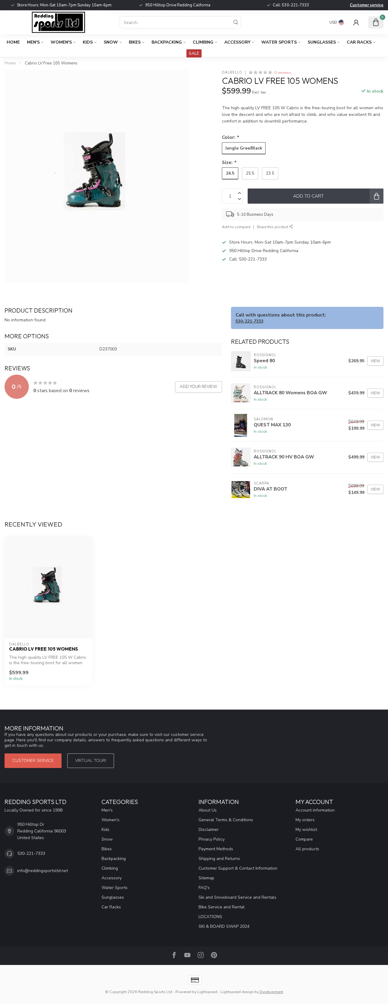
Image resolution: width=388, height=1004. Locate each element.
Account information (315, 810)
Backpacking (167, 42)
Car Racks (359, 42)
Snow (111, 42)
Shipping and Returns (219, 858)
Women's (61, 42)
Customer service (366, 5)
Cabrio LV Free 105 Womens (51, 63)
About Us (208, 810)
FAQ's (204, 888)
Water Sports (279, 42)
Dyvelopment (271, 991)
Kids (88, 42)
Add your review (198, 386)
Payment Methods (216, 849)
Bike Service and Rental (222, 907)
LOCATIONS (210, 917)
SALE (194, 53)
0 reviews (282, 72)
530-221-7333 (295, 5)
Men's (33, 42)
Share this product (273, 226)
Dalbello (232, 72)
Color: (230, 137)
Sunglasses (322, 42)
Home (13, 42)
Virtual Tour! (90, 760)
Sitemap (206, 878)
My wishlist (306, 829)
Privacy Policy (212, 839)
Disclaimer (209, 829)
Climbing (203, 42)
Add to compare (236, 226)
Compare (304, 839)
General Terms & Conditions (226, 820)
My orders (305, 820)
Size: (229, 162)
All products (307, 849)
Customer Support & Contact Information (238, 868)
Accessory (237, 42)
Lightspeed (207, 991)
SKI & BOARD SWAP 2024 (224, 926)
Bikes (135, 42)
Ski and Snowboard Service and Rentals (237, 897)
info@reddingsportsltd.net (42, 871)
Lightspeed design (237, 991)
